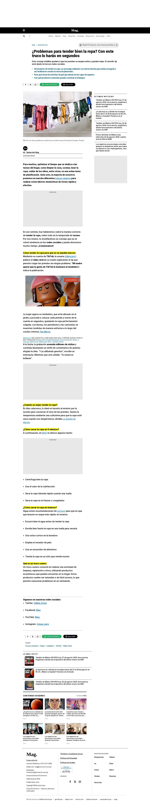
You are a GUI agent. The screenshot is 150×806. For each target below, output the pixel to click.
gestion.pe (59, 799)
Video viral (67, 646)
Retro (111, 770)
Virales (97, 776)
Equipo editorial (31, 760)
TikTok (58, 646)
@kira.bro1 (27, 338)
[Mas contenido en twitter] (75, 781)
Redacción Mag (33, 152)
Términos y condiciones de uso (71, 754)
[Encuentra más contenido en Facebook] (25, 84)
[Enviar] (24, 36)
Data (111, 763)
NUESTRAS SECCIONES (101, 753)
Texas (64, 36)
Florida (51, 36)
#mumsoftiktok (66, 340)
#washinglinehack (52, 340)
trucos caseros (31, 646)
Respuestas (99, 757)
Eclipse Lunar (90, 36)
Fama (96, 770)
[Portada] (31, 758)
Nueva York (71, 36)
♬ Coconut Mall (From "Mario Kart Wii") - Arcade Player (51, 341)
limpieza (50, 646)
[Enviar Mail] (24, 152)
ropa (42, 646)
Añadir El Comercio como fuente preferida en (98, 45)
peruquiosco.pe (105, 799)
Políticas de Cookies (67, 762)
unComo (61, 511)
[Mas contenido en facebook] (70, 781)
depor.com (69, 799)
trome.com (79, 799)
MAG (44, 433)
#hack (74, 340)
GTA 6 (108, 36)
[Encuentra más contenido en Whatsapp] (35, 84)
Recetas (112, 776)
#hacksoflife (40, 340)
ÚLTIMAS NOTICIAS (104, 96)
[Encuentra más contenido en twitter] (30, 84)
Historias (98, 782)
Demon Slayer (100, 36)
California (58, 36)
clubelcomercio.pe (45, 799)
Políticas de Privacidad (68, 758)
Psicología (80, 36)
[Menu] (25, 30)
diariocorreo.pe (92, 799)
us (95, 763)
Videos (112, 757)
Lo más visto (30, 654)
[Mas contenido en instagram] (79, 781)
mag (115, 799)
